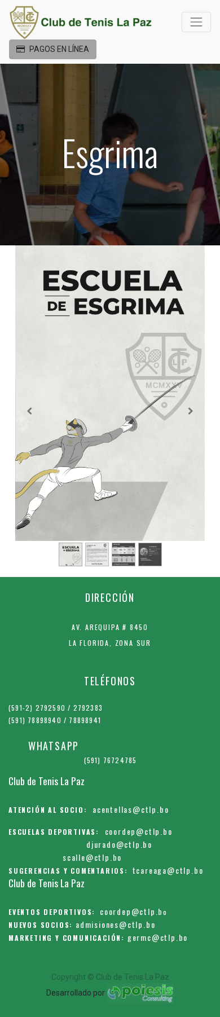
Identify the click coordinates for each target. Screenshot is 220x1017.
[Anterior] (29, 410)
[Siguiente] (191, 410)
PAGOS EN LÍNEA (59, 49)
